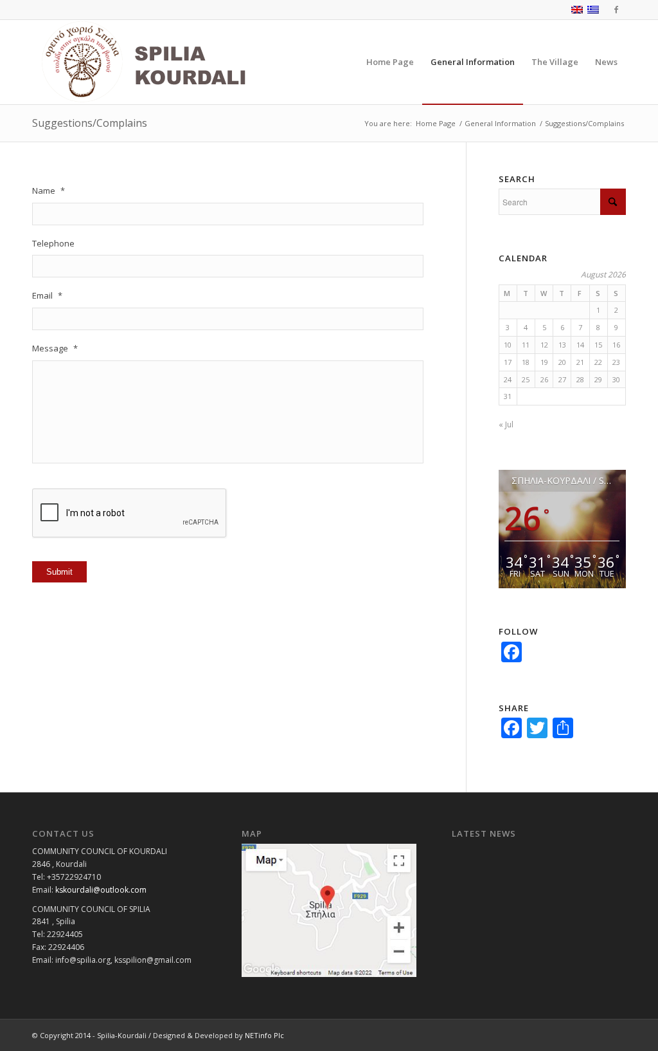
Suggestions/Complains (89, 123)
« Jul (506, 424)
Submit (59, 572)
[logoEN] (173, 62)
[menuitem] (390, 62)
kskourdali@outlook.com (101, 889)
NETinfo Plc (264, 1035)
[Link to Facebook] (616, 9)
